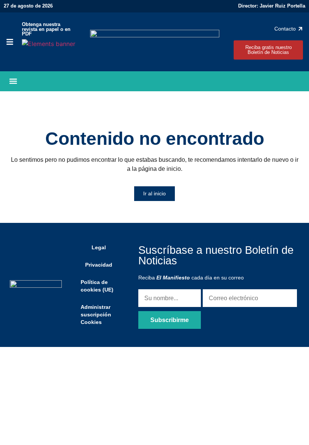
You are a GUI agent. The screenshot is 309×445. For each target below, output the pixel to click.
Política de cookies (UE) (97, 286)
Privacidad (98, 265)
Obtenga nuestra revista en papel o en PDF (46, 29)
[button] (13, 81)
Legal (99, 247)
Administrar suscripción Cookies (96, 314)
